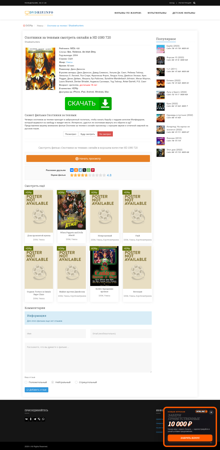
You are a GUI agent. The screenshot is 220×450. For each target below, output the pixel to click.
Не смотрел (105, 133)
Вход (172, 3)
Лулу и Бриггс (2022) (177, 91)
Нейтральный (62, 382)
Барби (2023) (173, 45)
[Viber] (39, 419)
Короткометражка (111, 239)
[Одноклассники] (76, 170)
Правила (160, 423)
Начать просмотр (90, 158)
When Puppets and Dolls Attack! (71, 234)
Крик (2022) (172, 103)
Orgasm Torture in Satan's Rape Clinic (39, 293)
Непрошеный (105, 235)
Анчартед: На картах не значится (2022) (178, 128)
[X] (84, 170)
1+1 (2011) (172, 68)
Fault (137, 235)
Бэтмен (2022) (174, 80)
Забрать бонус (190, 438)
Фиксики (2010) (174, 137)
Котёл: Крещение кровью (104, 290)
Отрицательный (88, 382)
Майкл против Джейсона (72, 291)
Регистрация (185, 3)
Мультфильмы (157, 12)
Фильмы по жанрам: (128, 12)
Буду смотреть (88, 133)
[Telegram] (80, 170)
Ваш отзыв (30, 377)
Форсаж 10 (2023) (175, 57)
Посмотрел (70, 133)
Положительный (38, 382)
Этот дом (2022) (174, 149)
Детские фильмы (184, 12)
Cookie (159, 432)
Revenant (137, 291)
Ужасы (69, 62)
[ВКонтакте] (72, 170)
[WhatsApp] (88, 170)
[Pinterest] (93, 170)
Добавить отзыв (37, 389)
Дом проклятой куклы (38, 235)
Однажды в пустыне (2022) (180, 114)
